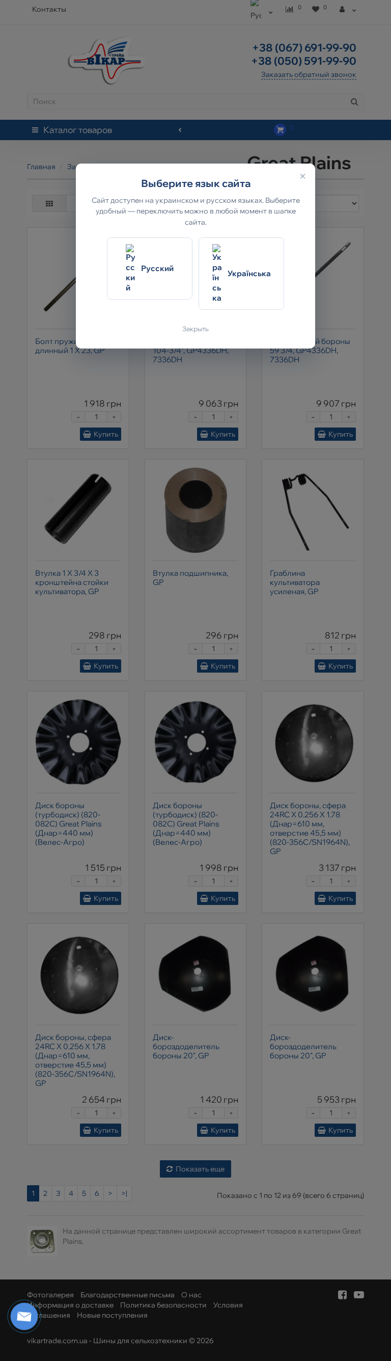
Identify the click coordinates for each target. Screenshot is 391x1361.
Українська (249, 273)
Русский (157, 268)
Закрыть (195, 329)
